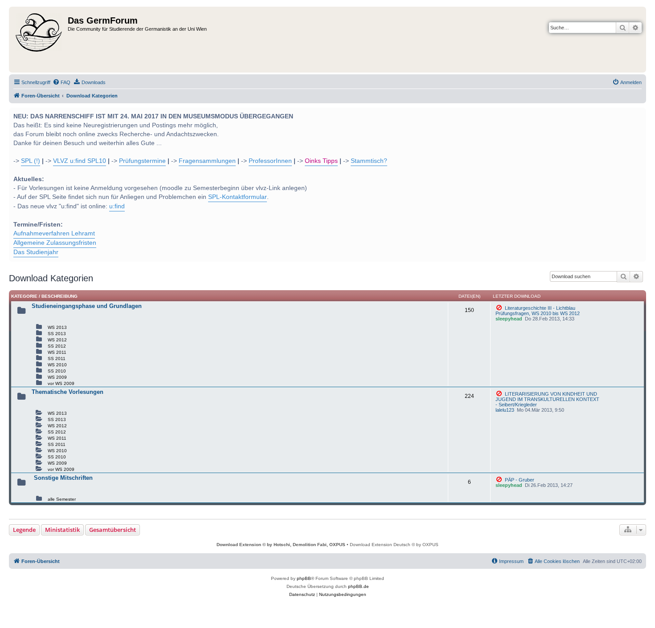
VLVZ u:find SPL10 (79, 161)
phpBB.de (358, 586)
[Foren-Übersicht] (39, 39)
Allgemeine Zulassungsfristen (54, 242)
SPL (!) (30, 161)
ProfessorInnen (270, 161)
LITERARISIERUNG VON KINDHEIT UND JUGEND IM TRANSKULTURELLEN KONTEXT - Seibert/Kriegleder (547, 399)
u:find (117, 206)
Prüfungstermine (142, 161)
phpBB (304, 578)
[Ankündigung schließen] (638, 113)
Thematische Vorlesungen (67, 392)
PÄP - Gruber (519, 479)
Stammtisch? (369, 161)
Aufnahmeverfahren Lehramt (54, 233)
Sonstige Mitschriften (63, 477)
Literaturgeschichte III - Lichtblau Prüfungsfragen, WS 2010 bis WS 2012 (537, 310)
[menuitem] (61, 82)
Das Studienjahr (35, 252)
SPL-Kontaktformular (237, 197)
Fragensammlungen (207, 161)
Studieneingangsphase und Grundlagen (87, 306)
